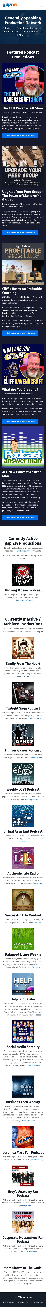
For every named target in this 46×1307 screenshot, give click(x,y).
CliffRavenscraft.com (25, 551)
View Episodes (23, 676)
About (29, 1297)
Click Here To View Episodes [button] (20, 135)
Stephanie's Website (24, 600)
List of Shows (19, 1297)
